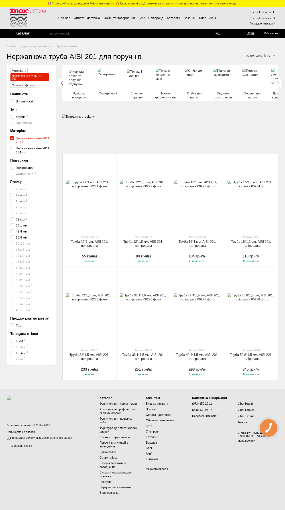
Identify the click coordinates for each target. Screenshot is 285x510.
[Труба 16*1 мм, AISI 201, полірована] (197, 194)
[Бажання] (232, 33)
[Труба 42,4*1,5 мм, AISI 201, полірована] (197, 307)
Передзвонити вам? (262, 23)
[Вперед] (278, 83)
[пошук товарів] (46, 33)
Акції (212, 18)
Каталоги (173, 18)
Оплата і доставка (87, 18)
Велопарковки (109, 492)
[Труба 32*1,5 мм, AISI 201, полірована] (89, 307)
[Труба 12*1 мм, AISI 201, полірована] (89, 194)
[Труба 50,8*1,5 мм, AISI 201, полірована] (251, 307)
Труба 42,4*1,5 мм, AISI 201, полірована (197, 357)
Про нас (64, 18)
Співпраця (155, 18)
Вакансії (189, 18)
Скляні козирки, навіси (115, 437)
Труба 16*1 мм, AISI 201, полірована (197, 243)
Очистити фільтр (23, 85)
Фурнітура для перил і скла (118, 403)
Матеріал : (19, 70)
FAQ (141, 18)
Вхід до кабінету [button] (157, 403)
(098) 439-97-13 (262, 18)
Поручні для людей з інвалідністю (114, 444)
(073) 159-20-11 (262, 12)
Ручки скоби (108, 452)
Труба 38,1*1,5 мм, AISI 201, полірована (143, 357)
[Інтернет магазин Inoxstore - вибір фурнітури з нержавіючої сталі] (29, 406)
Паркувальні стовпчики (115, 487)
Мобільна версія (21, 445)
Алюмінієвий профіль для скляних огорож (117, 411)
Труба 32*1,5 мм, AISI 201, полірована (89, 357)
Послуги (105, 481)
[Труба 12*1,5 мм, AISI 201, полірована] (143, 194)
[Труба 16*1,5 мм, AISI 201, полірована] (251, 194)
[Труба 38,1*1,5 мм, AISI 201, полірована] (143, 307)
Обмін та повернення (119, 18)
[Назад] (62, 83)
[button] (281, 3)
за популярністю (258, 55)
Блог (202, 18)
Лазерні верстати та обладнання (113, 465)
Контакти (152, 459)
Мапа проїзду (246, 440)
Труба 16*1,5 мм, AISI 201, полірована (251, 243)
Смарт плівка (108, 457)
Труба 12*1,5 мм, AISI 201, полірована (143, 243)
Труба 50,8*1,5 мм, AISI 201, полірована (251, 357)
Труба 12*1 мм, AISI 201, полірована (89, 243)
